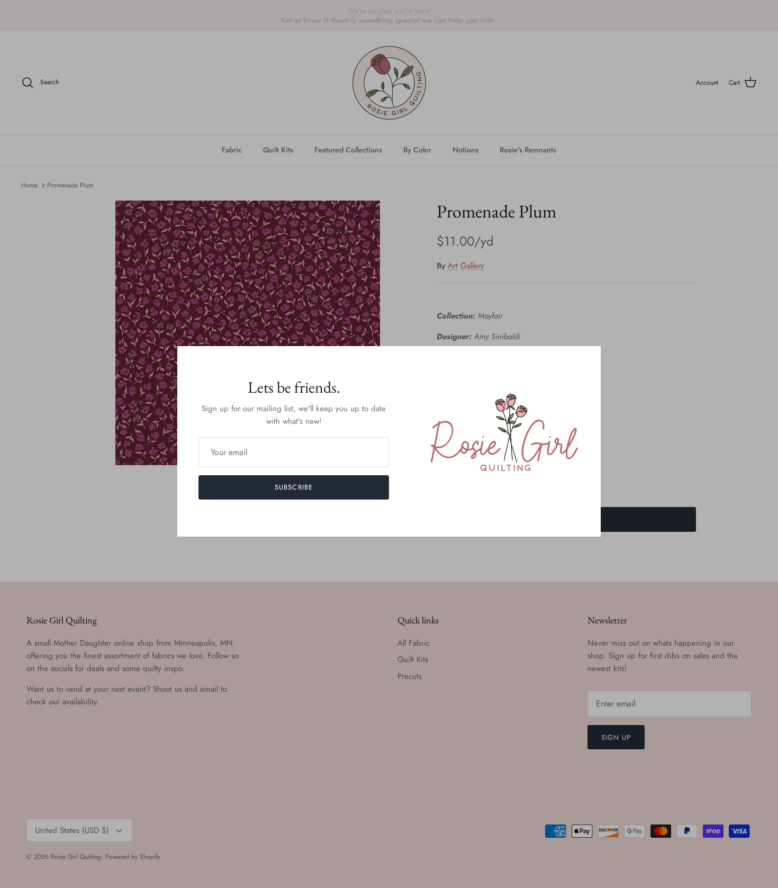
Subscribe (293, 487)
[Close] (587, 359)
